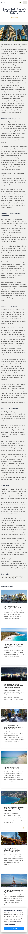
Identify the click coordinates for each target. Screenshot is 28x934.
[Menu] (25, 2)
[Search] (20, 2)
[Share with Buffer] (15, 577)
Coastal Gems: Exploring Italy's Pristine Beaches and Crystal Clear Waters (14, 808)
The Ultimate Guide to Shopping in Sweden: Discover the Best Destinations (13, 727)
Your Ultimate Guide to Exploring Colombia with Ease (13, 607)
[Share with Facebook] (3, 577)
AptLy (3, 2)
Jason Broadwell (14, 17)
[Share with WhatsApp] (18, 577)
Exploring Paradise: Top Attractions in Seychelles (12, 768)
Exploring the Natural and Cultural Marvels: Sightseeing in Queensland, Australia (13, 685)
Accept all (14, 928)
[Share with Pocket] (21, 577)
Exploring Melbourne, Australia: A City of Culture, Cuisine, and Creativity (13, 850)
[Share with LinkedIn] (12, 577)
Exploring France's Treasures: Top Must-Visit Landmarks (13, 891)
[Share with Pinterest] (6, 577)
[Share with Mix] (9, 577)
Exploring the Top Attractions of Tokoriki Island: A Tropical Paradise (13, 646)
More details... (18, 921)
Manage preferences (9, 924)
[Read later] (23, 623)
